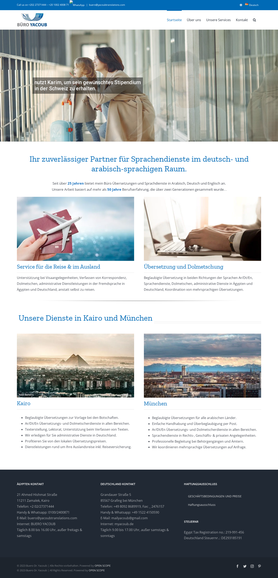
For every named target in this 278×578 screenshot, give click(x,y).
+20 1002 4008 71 (59, 5)
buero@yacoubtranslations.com (107, 5)
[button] (254, 19)
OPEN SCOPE (103, 565)
